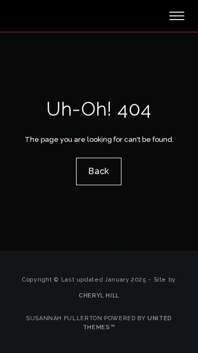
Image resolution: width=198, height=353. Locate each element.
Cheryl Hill (99, 295)
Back (99, 171)
